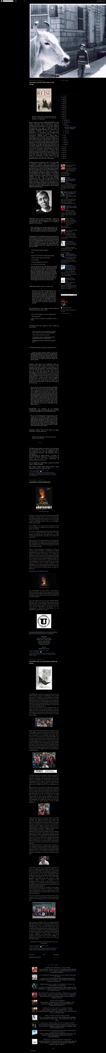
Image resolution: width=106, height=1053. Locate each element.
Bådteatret (36, 654)
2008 (63, 158)
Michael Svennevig (66, 307)
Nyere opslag (32, 954)
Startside (33, 1050)
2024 (63, 101)
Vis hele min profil (65, 313)
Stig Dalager (47, 474)
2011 (63, 152)
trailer (44, 460)
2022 (63, 105)
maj (64, 138)
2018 (63, 112)
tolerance (53, 474)
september (66, 122)
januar (65, 144)
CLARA (41, 654)
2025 (63, 99)
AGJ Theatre (37, 653)
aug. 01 (66, 132)
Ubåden (34, 655)
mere (45, 647)
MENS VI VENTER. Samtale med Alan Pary (57, 1015)
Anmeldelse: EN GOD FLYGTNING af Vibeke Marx (70, 280)
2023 (63, 103)
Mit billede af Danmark (69, 218)
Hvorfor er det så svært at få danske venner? (57, 1008)
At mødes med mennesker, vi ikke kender (57, 967)
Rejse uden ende (40, 474)
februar (65, 142)
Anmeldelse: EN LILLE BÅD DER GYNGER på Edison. (43, 662)
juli (64, 135)
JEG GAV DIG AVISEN (36, 633)
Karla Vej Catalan (47, 654)
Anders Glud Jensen (45, 653)
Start (44, 954)
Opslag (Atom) (38, 957)
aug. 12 (66, 131)
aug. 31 (66, 125)
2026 (63, 97)
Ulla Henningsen (33, 475)
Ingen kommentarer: (35, 471)
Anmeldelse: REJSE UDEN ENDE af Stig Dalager (41, 83)
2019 (63, 111)
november (66, 120)
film (40, 460)
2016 (63, 116)
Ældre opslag (56, 954)
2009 (63, 156)
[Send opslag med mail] (41, 471)
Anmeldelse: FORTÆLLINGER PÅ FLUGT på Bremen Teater (71, 254)
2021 (63, 107)
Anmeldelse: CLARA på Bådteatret (39, 482)
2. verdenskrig (38, 472)
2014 (63, 146)
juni (64, 137)
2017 (63, 114)
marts (65, 140)
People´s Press (49, 473)
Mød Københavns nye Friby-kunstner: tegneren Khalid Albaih (71, 207)
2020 (63, 109)
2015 (63, 118)
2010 (63, 154)
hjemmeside (46, 648)
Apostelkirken (45, 472)
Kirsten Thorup (41, 473)
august (65, 123)
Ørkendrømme (82, 6)
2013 (63, 148)
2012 (63, 150)
